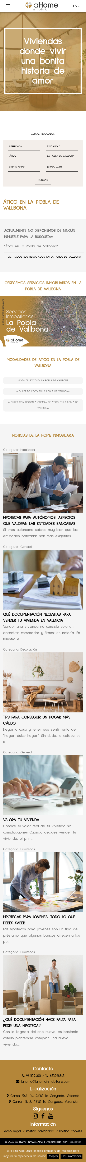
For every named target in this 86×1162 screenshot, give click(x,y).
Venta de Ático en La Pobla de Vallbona (43, 380)
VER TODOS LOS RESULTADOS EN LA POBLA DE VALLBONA (44, 256)
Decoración (28, 649)
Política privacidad (40, 1131)
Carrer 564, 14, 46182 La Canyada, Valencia (44, 1096)
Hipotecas (27, 449)
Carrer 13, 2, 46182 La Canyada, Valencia (44, 1102)
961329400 (32, 1076)
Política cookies (70, 1131)
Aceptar (53, 1156)
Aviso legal (12, 1131)
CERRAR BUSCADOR (43, 133)
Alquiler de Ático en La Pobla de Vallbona (43, 391)
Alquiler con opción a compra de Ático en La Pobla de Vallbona (43, 405)
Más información (71, 1156)
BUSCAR (43, 180)
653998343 (56, 1076)
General (26, 546)
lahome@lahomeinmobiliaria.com (44, 1082)
